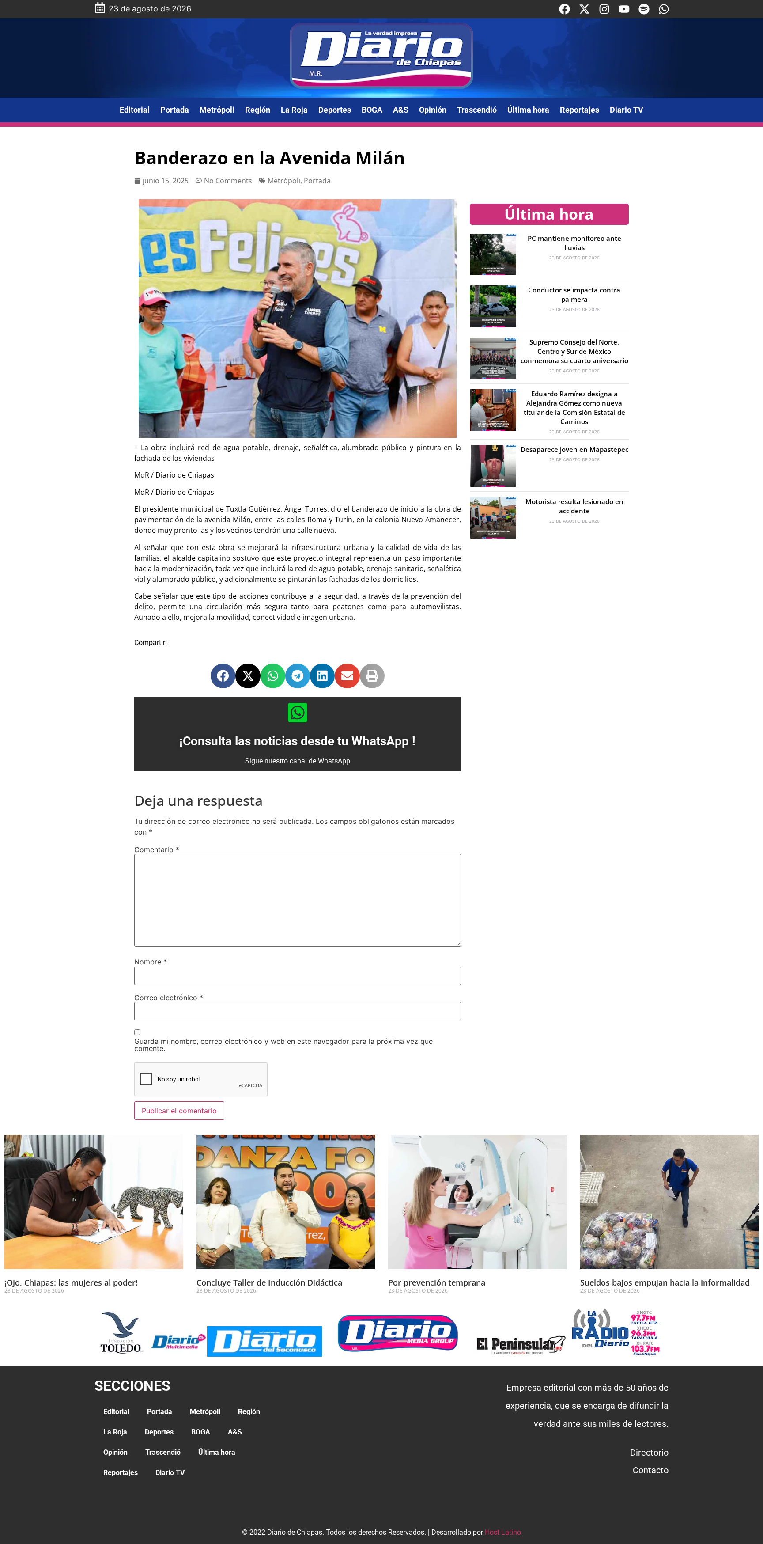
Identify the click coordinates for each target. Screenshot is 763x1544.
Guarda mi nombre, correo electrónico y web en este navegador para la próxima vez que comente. (283, 1045)
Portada (174, 109)
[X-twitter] (584, 9)
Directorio (649, 1452)
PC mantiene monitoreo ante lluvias (574, 243)
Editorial (135, 109)
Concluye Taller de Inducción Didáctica (269, 1282)
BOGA (372, 109)
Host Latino (503, 1532)
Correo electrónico (168, 997)
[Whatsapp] (664, 9)
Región (257, 109)
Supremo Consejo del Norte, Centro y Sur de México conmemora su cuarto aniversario (574, 351)
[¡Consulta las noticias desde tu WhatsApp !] (298, 713)
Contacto (651, 1470)
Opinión (432, 109)
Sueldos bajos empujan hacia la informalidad (665, 1282)
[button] (223, 676)
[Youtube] (624, 9)
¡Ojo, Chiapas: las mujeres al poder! (71, 1282)
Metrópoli (217, 109)
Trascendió (477, 109)
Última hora (528, 109)
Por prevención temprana (436, 1282)
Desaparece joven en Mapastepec (574, 449)
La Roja (294, 109)
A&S (400, 109)
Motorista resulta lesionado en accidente (574, 506)
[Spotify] (644, 9)
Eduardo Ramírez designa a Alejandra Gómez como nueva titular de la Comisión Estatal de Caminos (574, 407)
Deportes (334, 109)
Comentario (156, 849)
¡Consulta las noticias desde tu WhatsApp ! (297, 741)
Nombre (150, 961)
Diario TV (626, 109)
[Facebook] (564, 9)
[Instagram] (604, 9)
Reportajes (579, 109)
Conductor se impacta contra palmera (574, 294)
